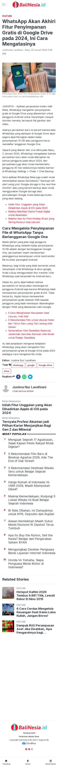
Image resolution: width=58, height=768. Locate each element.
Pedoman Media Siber (29, 736)
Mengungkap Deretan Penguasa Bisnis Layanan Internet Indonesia (31, 551)
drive (6, 371)
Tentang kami (29, 733)
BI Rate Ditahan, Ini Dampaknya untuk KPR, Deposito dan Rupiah (31, 512)
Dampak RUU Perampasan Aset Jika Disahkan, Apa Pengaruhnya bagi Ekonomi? (35, 629)
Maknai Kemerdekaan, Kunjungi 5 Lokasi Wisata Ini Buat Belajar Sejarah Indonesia (31, 500)
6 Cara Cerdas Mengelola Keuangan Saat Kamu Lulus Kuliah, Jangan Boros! (36, 612)
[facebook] (18, 376)
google (31, 365)
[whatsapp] (24, 376)
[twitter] (30, 376)
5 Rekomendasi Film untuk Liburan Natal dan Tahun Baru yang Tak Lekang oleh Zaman (31, 323)
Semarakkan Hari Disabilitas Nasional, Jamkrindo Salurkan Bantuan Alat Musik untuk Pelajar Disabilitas (31, 334)
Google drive (45, 365)
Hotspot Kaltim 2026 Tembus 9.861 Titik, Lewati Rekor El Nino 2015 (36, 595)
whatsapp (18, 365)
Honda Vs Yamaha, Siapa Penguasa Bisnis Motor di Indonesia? (26, 563)
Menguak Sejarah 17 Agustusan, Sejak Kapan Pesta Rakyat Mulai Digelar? (30, 443)
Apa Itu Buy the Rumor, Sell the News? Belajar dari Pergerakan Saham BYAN (30, 538)
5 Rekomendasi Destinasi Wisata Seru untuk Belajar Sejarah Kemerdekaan (31, 471)
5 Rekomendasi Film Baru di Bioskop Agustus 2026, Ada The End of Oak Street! (30, 457)
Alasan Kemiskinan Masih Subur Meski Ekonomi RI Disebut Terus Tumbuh (31, 524)
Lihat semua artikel (22, 391)
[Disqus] (29, 678)
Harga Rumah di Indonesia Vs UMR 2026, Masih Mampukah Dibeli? (29, 485)
